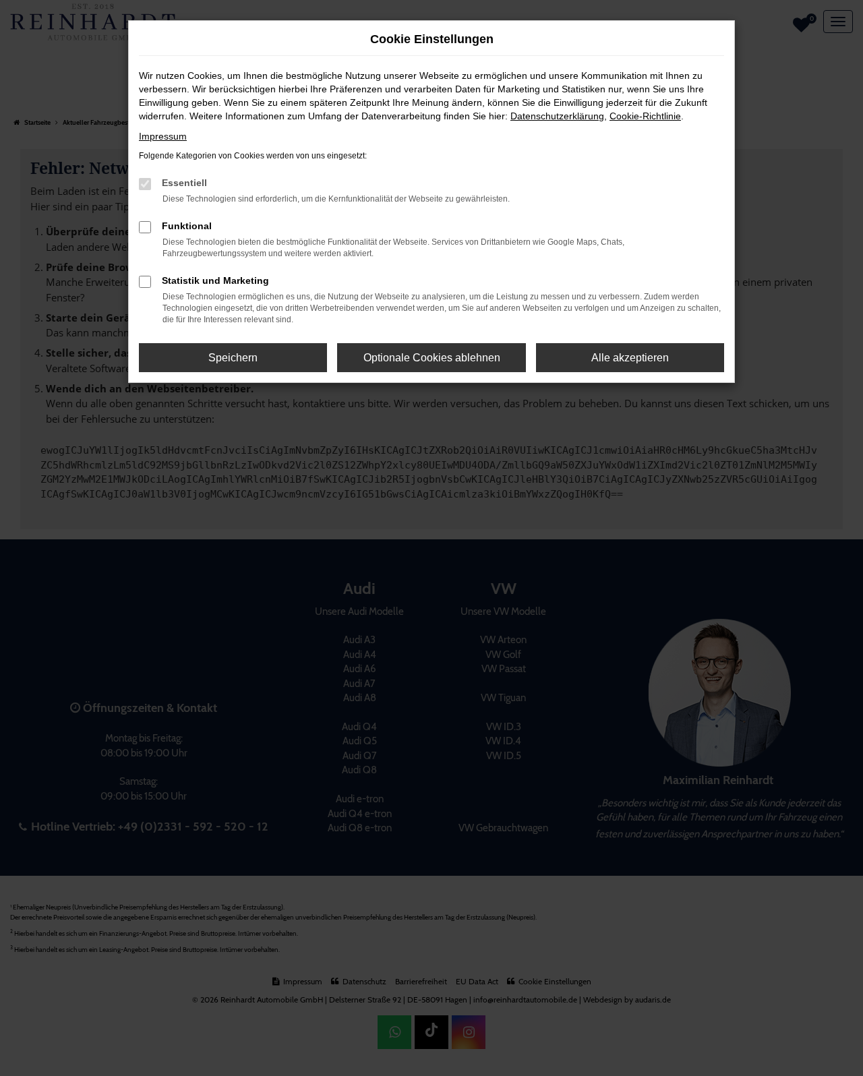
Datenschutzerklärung (557, 116)
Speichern (233, 357)
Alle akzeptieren (630, 357)
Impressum (163, 136)
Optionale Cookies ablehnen (431, 357)
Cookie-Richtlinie (645, 116)
